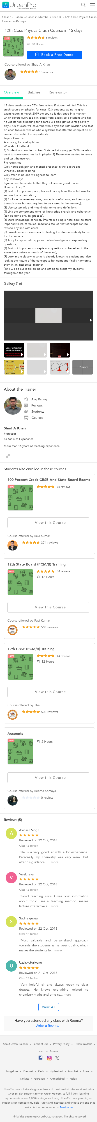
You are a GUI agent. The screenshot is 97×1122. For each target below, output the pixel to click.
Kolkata (24, 1078)
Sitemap (54, 1051)
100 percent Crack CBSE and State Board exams (48, 479)
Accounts (15, 733)
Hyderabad (56, 1071)
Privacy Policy (61, 1044)
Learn (41, 1051)
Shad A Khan (15, 428)
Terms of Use (40, 1044)
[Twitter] (57, 1059)
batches (34, 92)
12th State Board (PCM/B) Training (36, 564)
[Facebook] (40, 1059)
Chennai (28, 1071)
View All (48, 1007)
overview (11, 92)
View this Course (50, 522)
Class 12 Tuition (28, 846)
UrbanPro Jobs (83, 1044)
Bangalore (11, 1071)
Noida (73, 1078)
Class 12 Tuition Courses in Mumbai (25, 17)
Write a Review (47, 1025)
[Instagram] (49, 1059)
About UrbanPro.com (15, 1044)
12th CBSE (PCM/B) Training (31, 649)
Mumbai (73, 1071)
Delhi (41, 1071)
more (54, 862)
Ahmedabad (57, 1078)
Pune (86, 1071)
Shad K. (57, 17)
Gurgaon (39, 1078)
